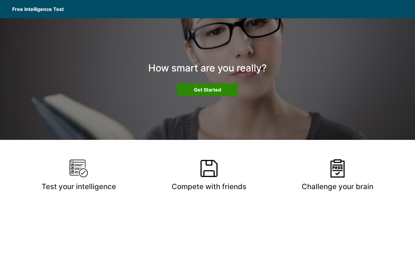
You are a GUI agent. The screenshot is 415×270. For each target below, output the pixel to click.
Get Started (207, 90)
